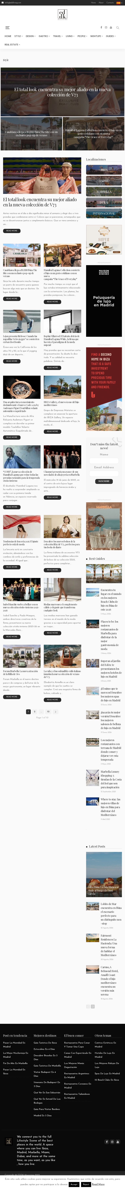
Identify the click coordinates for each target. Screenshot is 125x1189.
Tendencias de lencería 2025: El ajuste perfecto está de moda (20, 543)
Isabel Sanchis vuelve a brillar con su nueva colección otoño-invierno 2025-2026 (21, 607)
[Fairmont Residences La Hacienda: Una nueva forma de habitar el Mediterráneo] (92, 938)
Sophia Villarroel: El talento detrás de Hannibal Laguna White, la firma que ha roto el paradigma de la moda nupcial (61, 341)
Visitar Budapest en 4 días (45, 1074)
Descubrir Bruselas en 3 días (45, 1057)
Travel (57, 36)
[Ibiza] (104, 170)
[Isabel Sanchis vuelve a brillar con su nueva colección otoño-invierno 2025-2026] (22, 589)
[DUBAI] (104, 202)
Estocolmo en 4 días (44, 1049)
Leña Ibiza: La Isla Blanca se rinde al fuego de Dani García (103, 890)
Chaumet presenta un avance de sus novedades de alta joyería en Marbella (62, 473)
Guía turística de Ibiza (45, 1043)
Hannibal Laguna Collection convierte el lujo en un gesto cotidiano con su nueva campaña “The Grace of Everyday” (93, 133)
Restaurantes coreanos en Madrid (77, 1086)
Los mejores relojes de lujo (107, 1065)
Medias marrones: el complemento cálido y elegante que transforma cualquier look (60, 607)
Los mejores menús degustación (74, 1065)
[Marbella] (104, 191)
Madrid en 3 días (43, 1115)
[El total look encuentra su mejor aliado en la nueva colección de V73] (42, 175)
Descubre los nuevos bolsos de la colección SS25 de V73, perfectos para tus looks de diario (62, 544)
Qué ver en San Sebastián (47, 1093)
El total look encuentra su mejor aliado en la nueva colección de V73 (62, 91)
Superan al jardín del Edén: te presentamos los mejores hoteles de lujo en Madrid (111, 668)
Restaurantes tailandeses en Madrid (77, 1096)
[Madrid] (104, 181)
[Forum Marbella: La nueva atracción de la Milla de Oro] (22, 656)
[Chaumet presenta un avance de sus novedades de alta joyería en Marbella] (62, 456)
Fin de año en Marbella (15, 1063)
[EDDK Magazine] (9, 1141)
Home (93, 3)
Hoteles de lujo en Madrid (105, 1055)
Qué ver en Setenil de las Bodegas (47, 1101)
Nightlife (95, 36)
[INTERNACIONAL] (104, 213)
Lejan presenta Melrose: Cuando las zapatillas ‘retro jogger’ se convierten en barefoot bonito (21, 339)
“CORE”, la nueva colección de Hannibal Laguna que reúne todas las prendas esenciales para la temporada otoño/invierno (21, 476)
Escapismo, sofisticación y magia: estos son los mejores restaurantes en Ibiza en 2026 (103, 574)
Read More (98, 1184)
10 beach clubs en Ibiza (107, 1080)
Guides (110, 36)
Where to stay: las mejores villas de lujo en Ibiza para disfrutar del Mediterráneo (110, 807)
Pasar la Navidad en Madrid (14, 1045)
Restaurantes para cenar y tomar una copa (77, 1045)
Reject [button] (86, 1184)
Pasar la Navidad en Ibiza (14, 1072)
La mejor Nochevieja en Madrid (15, 1055)
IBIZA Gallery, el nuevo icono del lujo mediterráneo (61, 404)
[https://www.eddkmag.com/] (62, 14)
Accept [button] (74, 1184)
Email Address (104, 467)
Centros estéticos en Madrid (105, 1045)
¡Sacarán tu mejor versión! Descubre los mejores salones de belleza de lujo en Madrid (111, 720)
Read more (11, 231)
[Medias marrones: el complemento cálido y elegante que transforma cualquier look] (62, 589)
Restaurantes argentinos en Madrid (76, 1075)
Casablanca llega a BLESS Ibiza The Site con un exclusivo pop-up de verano (31, 133)
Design (30, 36)
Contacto (110, 3)
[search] (117, 27)
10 (48, 711)
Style (17, 36)
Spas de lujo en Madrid (107, 1073)
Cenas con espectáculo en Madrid (77, 1055)
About (101, 3)
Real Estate (11, 44)
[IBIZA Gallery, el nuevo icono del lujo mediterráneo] (62, 387)
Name (104, 454)
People (81, 36)
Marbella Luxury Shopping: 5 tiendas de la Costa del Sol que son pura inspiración (111, 779)
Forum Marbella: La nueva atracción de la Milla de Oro (20, 673)
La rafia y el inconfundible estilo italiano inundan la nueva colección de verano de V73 (62, 674)
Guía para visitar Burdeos (47, 1109)
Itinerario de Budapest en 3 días (47, 1084)
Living (69, 36)
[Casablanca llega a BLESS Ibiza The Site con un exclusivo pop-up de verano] (22, 255)
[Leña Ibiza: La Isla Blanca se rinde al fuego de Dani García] (104, 874)
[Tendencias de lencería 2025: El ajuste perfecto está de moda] (22, 526)
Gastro (43, 36)
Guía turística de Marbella (47, 1066)
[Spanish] (119, 3)
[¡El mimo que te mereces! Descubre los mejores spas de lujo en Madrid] (92, 691)
